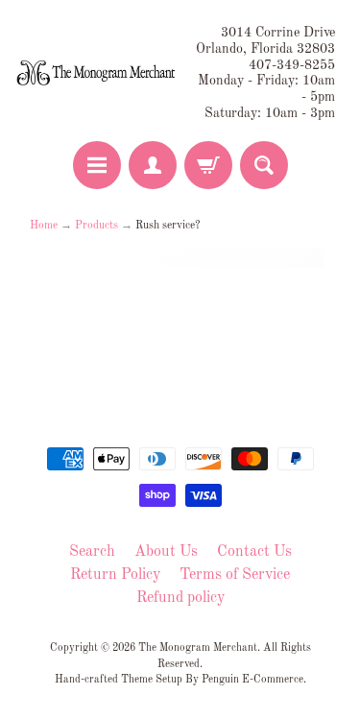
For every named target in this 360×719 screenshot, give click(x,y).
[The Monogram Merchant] (97, 74)
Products (96, 225)
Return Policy (115, 575)
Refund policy (180, 598)
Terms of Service (235, 575)
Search (92, 552)
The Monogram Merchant (197, 648)
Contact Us (254, 552)
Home (44, 225)
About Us (166, 552)
